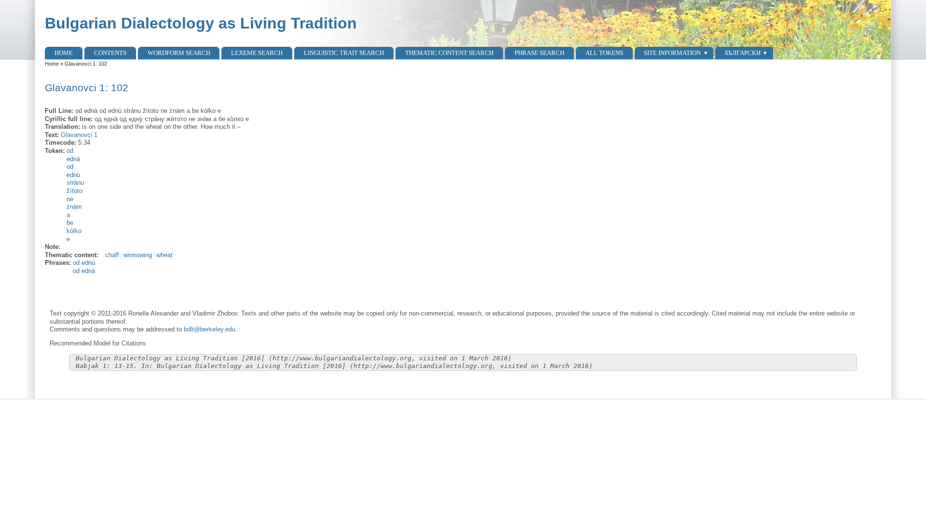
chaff (112, 255)
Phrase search (539, 52)
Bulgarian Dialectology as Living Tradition (201, 23)
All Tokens (604, 52)
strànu (75, 182)
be (70, 222)
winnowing (137, 255)
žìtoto (74, 190)
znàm (74, 206)
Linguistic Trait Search (344, 52)
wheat (164, 255)
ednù (73, 174)
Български (743, 52)
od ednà (84, 270)
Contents (110, 52)
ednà (73, 159)
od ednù (84, 262)
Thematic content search (449, 52)
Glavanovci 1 (79, 134)
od (70, 150)
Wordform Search (179, 52)
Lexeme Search (257, 52)
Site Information (672, 52)
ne (70, 199)
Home (63, 52)
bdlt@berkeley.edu (209, 329)
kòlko (74, 230)
